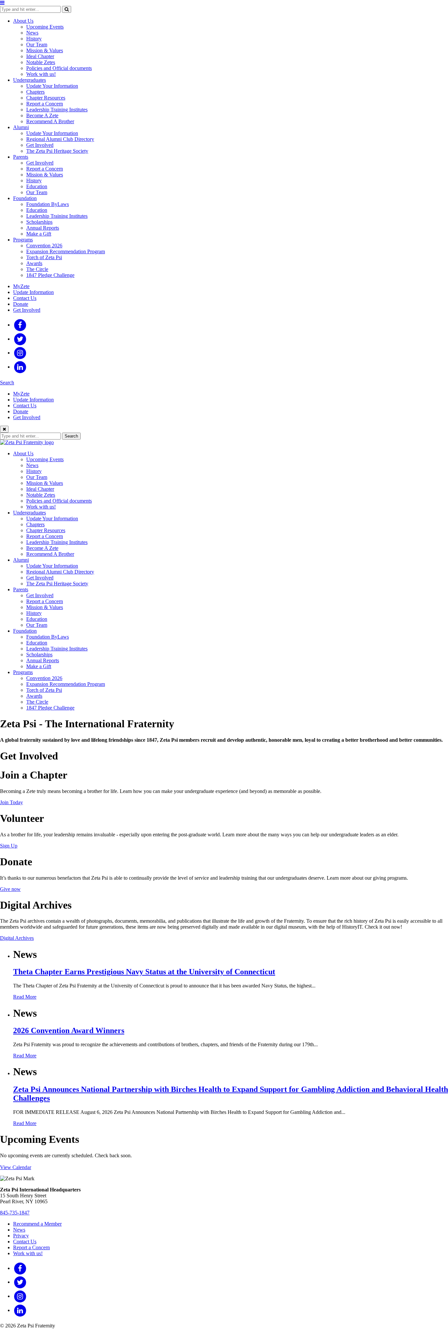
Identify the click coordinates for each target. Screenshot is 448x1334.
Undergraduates (29, 80)
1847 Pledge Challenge (50, 275)
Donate (20, 304)
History (34, 38)
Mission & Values (44, 50)
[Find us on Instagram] (20, 352)
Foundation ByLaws (47, 204)
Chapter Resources (45, 98)
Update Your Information (52, 86)
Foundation (25, 198)
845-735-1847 (15, 1212)
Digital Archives (17, 938)
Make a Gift (38, 234)
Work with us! (41, 74)
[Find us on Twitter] (20, 339)
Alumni (21, 127)
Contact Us (24, 298)
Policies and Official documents (59, 68)
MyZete (21, 286)
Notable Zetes (40, 62)
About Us (23, 21)
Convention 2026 (44, 245)
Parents (20, 157)
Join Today (11, 802)
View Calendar (15, 1167)
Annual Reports (42, 228)
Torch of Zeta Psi (44, 257)
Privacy (21, 1235)
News (32, 32)
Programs (23, 239)
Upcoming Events (45, 27)
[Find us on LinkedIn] (20, 367)
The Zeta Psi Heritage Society (57, 151)
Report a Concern (44, 103)
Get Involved (39, 145)
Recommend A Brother (50, 121)
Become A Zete (42, 115)
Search (7, 382)
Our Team (36, 44)
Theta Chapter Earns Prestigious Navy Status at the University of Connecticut (144, 971)
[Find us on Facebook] (20, 325)
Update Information (33, 292)
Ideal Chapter (40, 56)
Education (36, 186)
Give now (10, 889)
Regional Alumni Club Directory (60, 139)
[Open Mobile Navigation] (2, 3)
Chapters (35, 92)
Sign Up (8, 845)
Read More (24, 997)
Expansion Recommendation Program (65, 251)
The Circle (37, 269)
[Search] (66, 9)
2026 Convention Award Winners (68, 1030)
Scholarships (39, 222)
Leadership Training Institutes (57, 109)
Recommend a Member (37, 1224)
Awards (34, 263)
